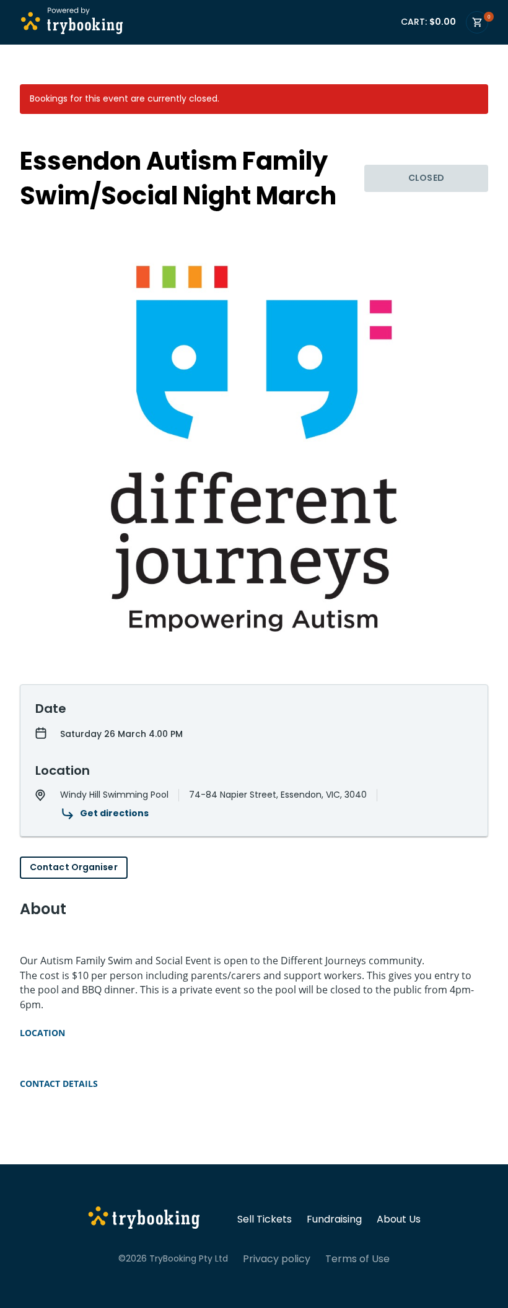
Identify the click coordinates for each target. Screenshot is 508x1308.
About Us (399, 1219)
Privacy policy (276, 1259)
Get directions (114, 813)
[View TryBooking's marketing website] (144, 1219)
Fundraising (334, 1219)
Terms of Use (357, 1259)
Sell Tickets (264, 1219)
